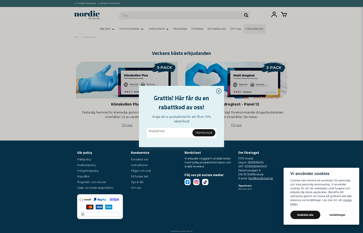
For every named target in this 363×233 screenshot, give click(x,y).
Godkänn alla (305, 214)
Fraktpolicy (84, 159)
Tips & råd (137, 182)
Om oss (136, 188)
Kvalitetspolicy (86, 165)
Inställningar (337, 214)
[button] (218, 91)
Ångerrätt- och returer (91, 182)
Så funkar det (139, 176)
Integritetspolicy (88, 170)
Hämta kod (203, 132)
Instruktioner (139, 165)
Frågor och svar (141, 170)
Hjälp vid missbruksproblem (95, 188)
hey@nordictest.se (260, 178)
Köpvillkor (83, 176)
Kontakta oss (139, 159)
